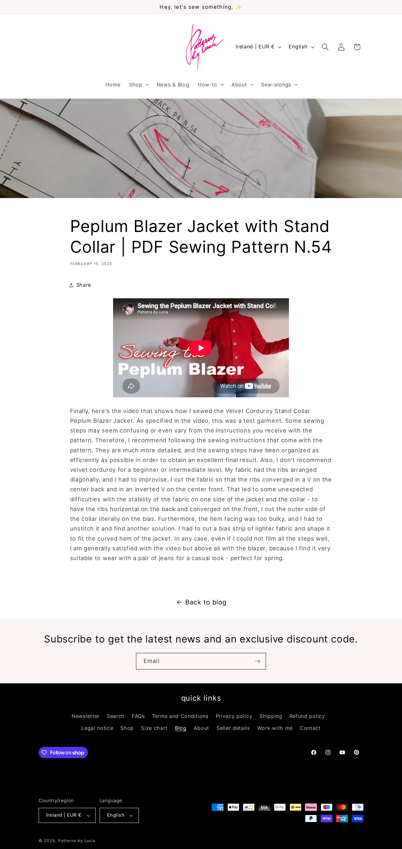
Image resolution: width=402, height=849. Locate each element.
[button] (138, 84)
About (201, 728)
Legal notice (97, 728)
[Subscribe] (258, 661)
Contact (310, 728)
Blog (181, 728)
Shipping (270, 716)
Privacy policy (234, 716)
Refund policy (307, 716)
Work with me (275, 728)
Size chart (154, 728)
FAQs (138, 716)
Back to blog (205, 602)
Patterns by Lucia (76, 840)
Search (116, 716)
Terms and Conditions (180, 716)
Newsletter (86, 716)
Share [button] (83, 285)
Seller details (233, 728)
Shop (127, 728)
